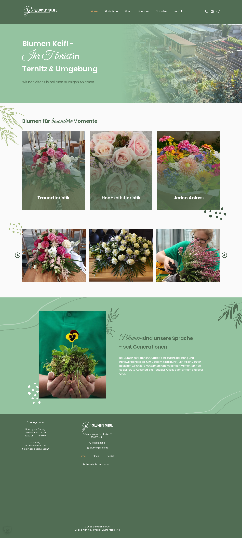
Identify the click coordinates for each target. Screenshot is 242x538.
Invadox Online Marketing (106, 529)
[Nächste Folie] (224, 255)
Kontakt (179, 11)
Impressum (105, 464)
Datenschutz (90, 464)
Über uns (143, 11)
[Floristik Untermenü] (117, 11)
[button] (7, 530)
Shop (128, 11)
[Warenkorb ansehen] (218, 11)
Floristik (109, 11)
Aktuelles (161, 11)
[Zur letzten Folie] (17, 255)
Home (94, 11)
